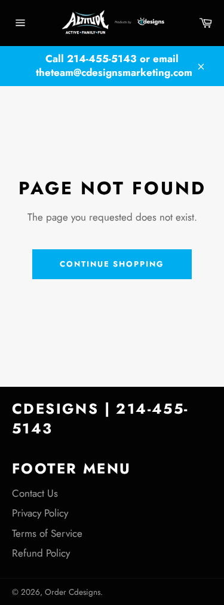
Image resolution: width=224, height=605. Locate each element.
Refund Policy (41, 553)
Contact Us (35, 493)
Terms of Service (47, 533)
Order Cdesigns (72, 592)
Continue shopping (112, 264)
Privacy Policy (40, 513)
